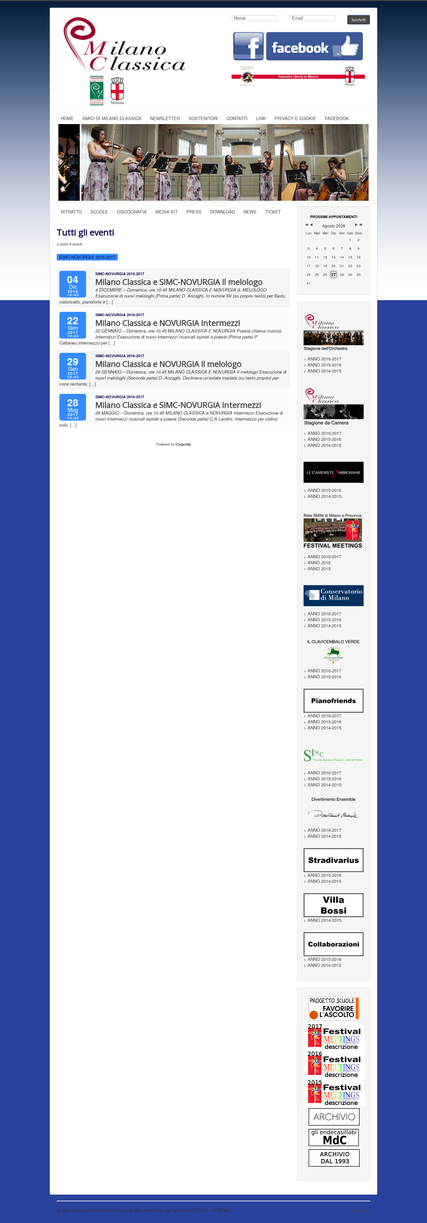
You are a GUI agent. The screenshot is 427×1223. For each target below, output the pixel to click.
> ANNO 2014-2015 (322, 371)
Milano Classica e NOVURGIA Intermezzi (167, 322)
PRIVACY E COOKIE (295, 118)
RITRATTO (71, 211)
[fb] (298, 45)
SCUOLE (99, 211)
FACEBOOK (337, 118)
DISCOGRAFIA (132, 211)
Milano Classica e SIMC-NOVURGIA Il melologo (179, 281)
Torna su (362, 1210)
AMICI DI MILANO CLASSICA (111, 118)
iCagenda (183, 444)
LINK (261, 118)
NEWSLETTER (165, 118)
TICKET (273, 211)
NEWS (250, 211)
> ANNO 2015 (317, 569)
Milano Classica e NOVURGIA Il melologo (168, 363)
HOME (67, 118)
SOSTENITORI (203, 118)
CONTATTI (237, 118)
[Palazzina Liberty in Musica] (298, 74)
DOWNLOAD (222, 211)
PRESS (193, 211)
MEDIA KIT (166, 211)
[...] (109, 301)
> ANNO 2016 (317, 563)
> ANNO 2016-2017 (322, 359)
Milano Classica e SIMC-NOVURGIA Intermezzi (178, 404)
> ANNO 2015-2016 (322, 365)
